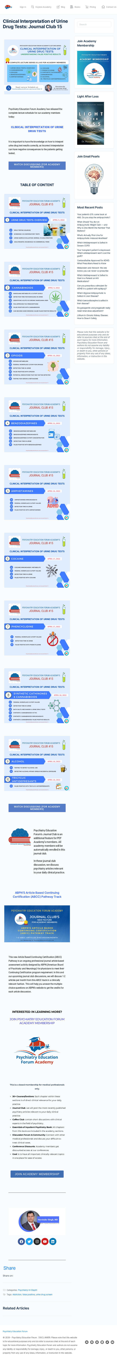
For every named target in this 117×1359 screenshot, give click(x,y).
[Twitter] (29, 1241)
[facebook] (92, 1342)
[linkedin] (102, 1342)
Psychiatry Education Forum (15, 1331)
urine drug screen (44, 1294)
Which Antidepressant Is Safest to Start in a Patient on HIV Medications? (92, 278)
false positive (29, 1294)
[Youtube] (45, 1241)
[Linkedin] (52, 1241)
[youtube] (112, 1342)
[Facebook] (21, 1241)
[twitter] (107, 1342)
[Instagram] (37, 1241)
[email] (86, 1342)
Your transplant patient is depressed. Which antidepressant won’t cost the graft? (93, 253)
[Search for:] (94, 24)
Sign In (23, 7)
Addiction (17, 1294)
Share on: (8, 1275)
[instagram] (97, 1342)
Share (9, 1268)
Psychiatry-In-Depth (27, 1290)
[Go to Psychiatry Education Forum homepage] (8, 7)
